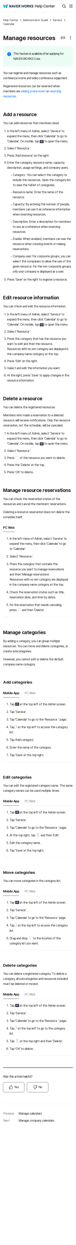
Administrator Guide (35, 20)
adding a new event (33, 91)
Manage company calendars (36, 1120)
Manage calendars (30, 1113)
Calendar (8, 24)
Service (57, 20)
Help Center (10, 20)
